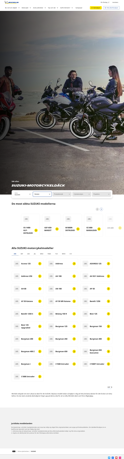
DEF (22, 254)
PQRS (49, 254)
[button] (30, 194)
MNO (41, 254)
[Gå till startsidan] (11, 2)
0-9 (71, 254)
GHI (28, 254)
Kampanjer (79, 8)
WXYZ (63, 254)
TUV (56, 254)
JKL (35, 254)
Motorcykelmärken (23, 451)
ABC (15, 254)
